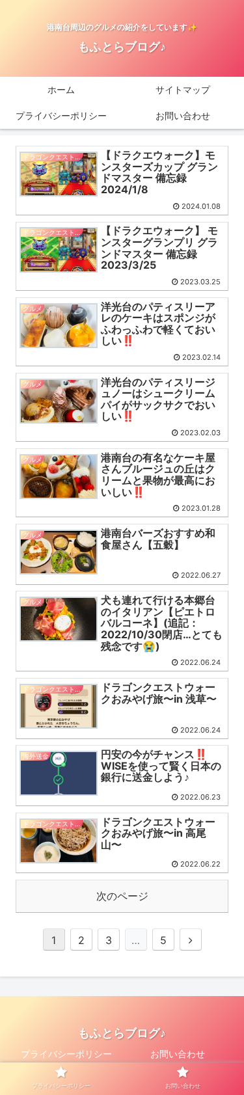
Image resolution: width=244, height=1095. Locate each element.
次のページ (122, 895)
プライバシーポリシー (66, 1053)
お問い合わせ (177, 1053)
